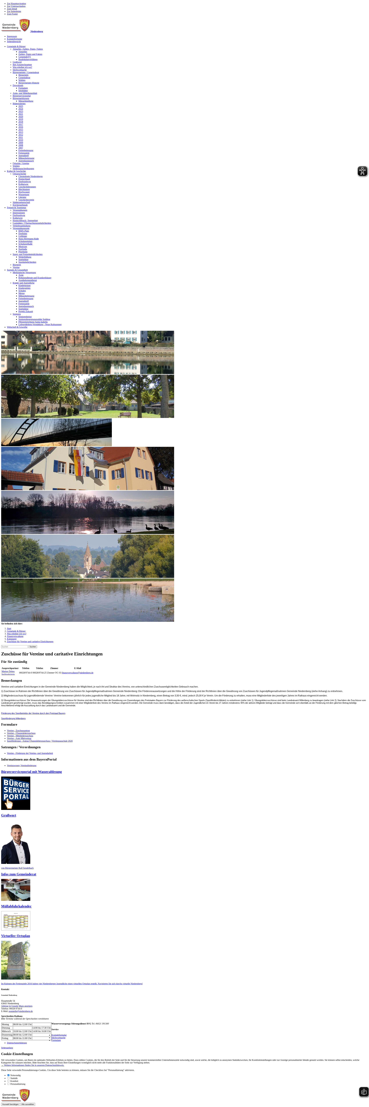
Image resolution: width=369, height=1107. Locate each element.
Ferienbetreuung (25, 150)
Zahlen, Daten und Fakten (30, 54)
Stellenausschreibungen (23, 168)
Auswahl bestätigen (10, 1104)
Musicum (22, 246)
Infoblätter (23, 90)
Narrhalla (22, 249)
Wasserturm (23, 194)
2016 (20, 127)
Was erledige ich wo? (22, 67)
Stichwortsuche (20, 70)
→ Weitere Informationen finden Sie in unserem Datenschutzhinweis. (32, 1065)
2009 (20, 142)
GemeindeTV (24, 57)
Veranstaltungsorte (21, 228)
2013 (20, 132)
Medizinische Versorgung (24, 272)
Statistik (14, 1078)
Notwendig (15, 1075)
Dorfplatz (22, 233)
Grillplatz (22, 236)
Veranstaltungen (20, 210)
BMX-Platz (23, 231)
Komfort (14, 1081)
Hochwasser (24, 192)
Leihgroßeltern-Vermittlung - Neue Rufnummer (40, 324)
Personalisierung (17, 1084)
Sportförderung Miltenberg (13, 718)
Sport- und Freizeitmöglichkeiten (28, 254)
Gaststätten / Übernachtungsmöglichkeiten (32, 223)
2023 (20, 111)
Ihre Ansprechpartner (22, 64)
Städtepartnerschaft (21, 202)
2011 (20, 137)
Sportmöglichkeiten (27, 262)
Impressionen (19, 212)
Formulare (23, 88)
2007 (20, 148)
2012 (20, 135)
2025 (20, 106)
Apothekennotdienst (27, 280)
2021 (20, 114)
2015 (20, 129)
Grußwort (17, 62)
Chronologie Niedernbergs (30, 176)
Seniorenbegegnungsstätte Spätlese (34, 319)
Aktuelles (22, 51)
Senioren (17, 314)
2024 (20, 109)
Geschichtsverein (26, 200)
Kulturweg (23, 184)
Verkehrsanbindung (21, 225)
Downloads (18, 85)
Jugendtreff (23, 155)
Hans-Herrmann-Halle (28, 238)
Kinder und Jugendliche (23, 283)
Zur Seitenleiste (14, 11)
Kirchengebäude (20, 205)
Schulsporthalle (25, 244)
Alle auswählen (27, 1104)
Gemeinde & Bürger (16, 46)
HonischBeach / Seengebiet (25, 220)
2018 (20, 122)
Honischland (24, 179)
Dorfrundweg (24, 181)
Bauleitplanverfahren (27, 59)
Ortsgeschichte (19, 174)
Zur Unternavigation (16, 6)
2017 (20, 124)
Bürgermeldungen (21, 98)
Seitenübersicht (14, 41)
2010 (20, 140)
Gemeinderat (24, 77)
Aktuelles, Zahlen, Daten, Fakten (28, 49)
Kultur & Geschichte (16, 171)
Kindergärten (24, 288)
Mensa (21, 293)
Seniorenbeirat (25, 316)
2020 (20, 116)
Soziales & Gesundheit (17, 270)
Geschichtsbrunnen (27, 187)
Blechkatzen (24, 189)
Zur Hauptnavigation (16, 3)
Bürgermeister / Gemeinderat (26, 72)
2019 (20, 119)
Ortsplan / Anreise (21, 163)
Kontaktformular (14, 39)
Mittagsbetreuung (26, 158)
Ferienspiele (23, 153)
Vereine (16, 267)
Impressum (12, 36)
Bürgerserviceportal (22, 96)
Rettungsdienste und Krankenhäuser (34, 277)
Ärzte (20, 275)
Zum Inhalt (12, 9)
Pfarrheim (22, 251)
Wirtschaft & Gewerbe (17, 327)
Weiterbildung (24, 257)
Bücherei (17, 264)
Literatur (22, 197)
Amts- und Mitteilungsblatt (25, 93)
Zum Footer (12, 14)
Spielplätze (23, 259)
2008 (20, 145)
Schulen (22, 290)
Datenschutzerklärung (17, 1043)
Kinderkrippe (24, 285)
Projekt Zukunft (25, 311)
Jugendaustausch (26, 161)
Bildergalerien (19, 103)
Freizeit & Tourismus (16, 207)
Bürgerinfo (23, 75)
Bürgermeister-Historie (28, 83)
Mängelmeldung (25, 101)
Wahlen (21, 80)
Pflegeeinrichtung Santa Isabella (33, 322)
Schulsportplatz (25, 241)
